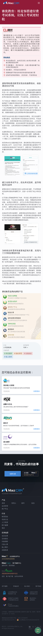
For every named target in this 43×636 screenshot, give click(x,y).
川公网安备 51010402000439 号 (29, 620)
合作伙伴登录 (18, 576)
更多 (3, 528)
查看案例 (36, 391)
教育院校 (5, 516)
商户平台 (5, 509)
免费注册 (13, 474)
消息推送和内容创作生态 (10, 573)
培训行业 (5, 519)
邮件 (23, 503)
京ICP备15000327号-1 (9, 620)
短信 (33, 503)
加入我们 (27, 586)
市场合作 (16, 586)
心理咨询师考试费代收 (31, 173)
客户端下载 (9, 576)
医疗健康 (5, 525)
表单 (3, 503)
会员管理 (5, 506)
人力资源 (5, 522)
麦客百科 (4, 565)
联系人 (14, 503)
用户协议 (38, 586)
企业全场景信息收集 (8, 559)
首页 (3, 576)
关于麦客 (4, 586)
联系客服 (12, 565)
